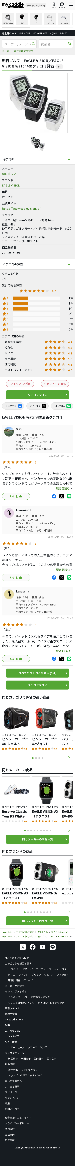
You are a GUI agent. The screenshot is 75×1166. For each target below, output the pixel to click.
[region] (37, 20)
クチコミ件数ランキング (51, 1002)
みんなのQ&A (12, 1030)
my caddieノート (14, 1019)
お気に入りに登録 (55, 384)
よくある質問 (12, 1086)
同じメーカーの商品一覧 (37, 839)
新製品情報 (11, 1013)
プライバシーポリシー (17, 1123)
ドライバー (14, 969)
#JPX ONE (24, 33)
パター (65, 969)
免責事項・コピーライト (18, 1117)
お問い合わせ (12, 1108)
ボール (11, 974)
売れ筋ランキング (40, 997)
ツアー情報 (11, 1041)
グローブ (28, 980)
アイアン (41, 969)
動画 (7, 1025)
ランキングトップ (17, 997)
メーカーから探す (14, 985)
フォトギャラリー (30, 1069)
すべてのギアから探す (17, 958)
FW (25, 969)
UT (31, 969)
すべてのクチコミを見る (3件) (37, 673)
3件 (59, 66)
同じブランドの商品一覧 (37, 921)
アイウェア (63, 974)
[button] (69, 758)
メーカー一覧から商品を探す (17, 51)
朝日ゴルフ (9, 174)
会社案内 (10, 1134)
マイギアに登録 (20, 384)
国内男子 (38, 1058)
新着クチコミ (12, 1008)
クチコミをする (37, 395)
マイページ (11, 1092)
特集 (7, 1103)
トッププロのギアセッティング (25, 1075)
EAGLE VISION (11, 185)
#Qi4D (53, 33)
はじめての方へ (13, 1081)
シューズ (49, 974)
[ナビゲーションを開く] (71, 5)
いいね (14, 496)
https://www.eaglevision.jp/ (21, 208)
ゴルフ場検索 (12, 1036)
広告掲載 (10, 1140)
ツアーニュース (16, 1047)
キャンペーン (12, 1097)
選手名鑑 (13, 1069)
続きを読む (63, 488)
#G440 (63, 33)
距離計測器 (14, 980)
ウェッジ (53, 969)
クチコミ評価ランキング (21, 1002)
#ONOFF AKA (40, 33)
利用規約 (10, 1128)
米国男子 (13, 1058)
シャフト (23, 974)
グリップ (36, 974)
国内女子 (51, 1058)
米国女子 (26, 1058)
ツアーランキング (37, 1047)
